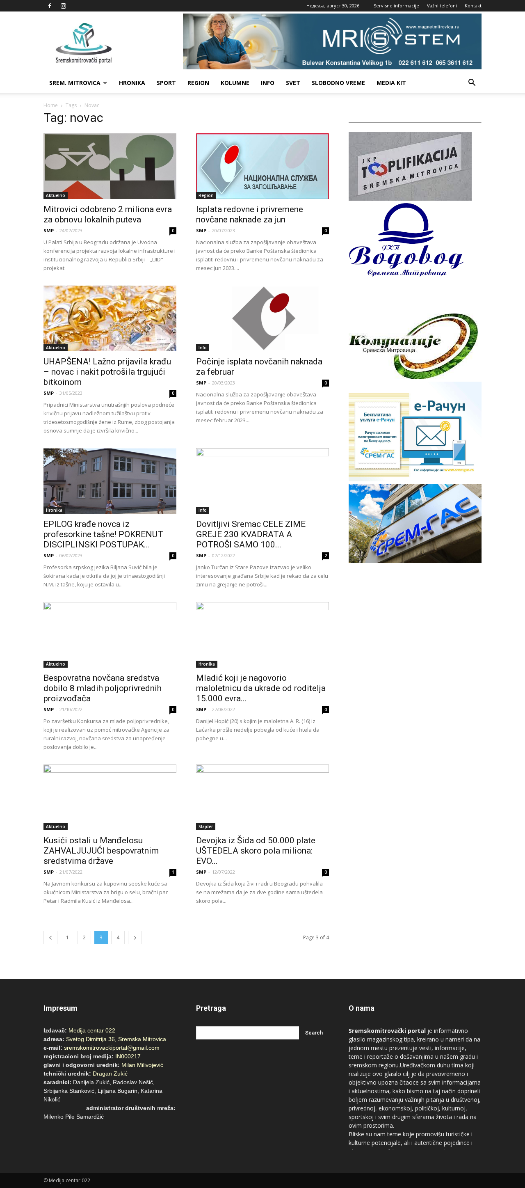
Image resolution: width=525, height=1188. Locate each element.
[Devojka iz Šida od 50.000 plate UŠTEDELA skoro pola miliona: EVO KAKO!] (262, 797)
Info (267, 83)
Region (198, 83)
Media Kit (391, 83)
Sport (166, 83)
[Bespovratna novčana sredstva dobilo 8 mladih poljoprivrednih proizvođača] (109, 635)
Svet (293, 83)
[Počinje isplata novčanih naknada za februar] (262, 318)
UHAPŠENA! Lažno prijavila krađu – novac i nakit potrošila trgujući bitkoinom (107, 372)
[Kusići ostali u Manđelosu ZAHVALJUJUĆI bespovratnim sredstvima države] (109, 797)
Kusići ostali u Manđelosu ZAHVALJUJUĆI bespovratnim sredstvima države (101, 850)
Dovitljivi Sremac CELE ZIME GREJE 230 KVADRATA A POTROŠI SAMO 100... (251, 534)
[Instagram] (63, 5)
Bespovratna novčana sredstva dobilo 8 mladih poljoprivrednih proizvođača (102, 688)
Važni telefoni (442, 5)
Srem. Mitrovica (74, 83)
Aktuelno (55, 195)
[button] (472, 83)
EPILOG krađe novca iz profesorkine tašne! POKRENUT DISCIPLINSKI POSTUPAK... (103, 534)
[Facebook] (49, 5)
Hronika (132, 83)
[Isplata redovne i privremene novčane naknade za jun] (262, 166)
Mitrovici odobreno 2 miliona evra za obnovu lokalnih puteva (107, 214)
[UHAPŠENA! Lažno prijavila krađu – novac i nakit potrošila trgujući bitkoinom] (109, 318)
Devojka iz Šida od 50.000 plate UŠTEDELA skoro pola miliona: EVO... (255, 850)
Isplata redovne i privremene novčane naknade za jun (249, 214)
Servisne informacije (396, 5)
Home (50, 105)
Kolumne (235, 83)
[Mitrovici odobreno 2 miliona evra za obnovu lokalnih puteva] (109, 166)
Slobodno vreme (338, 83)
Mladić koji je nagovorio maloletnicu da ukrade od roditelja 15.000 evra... (261, 688)
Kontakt (473, 5)
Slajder (206, 826)
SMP (48, 230)
